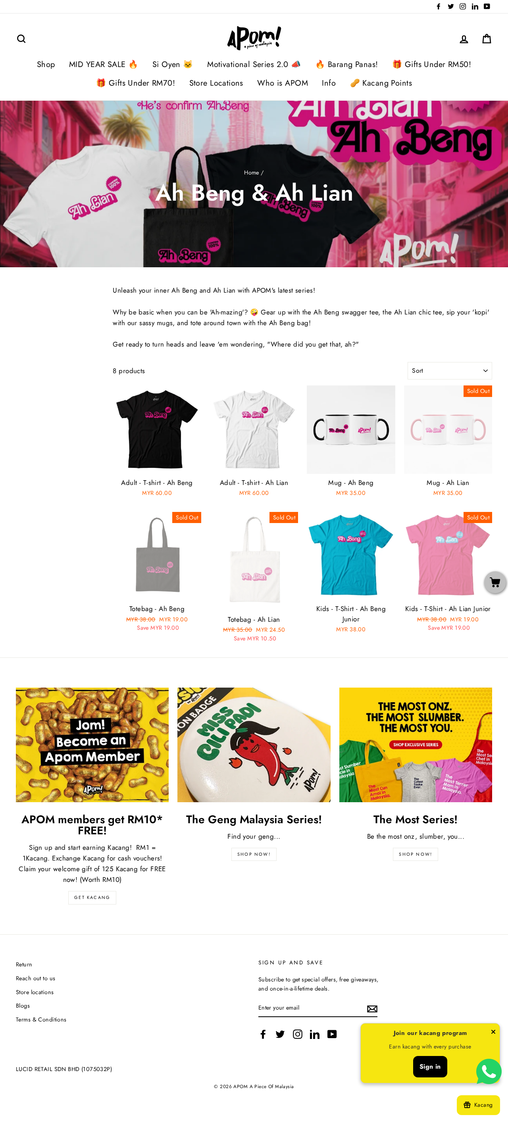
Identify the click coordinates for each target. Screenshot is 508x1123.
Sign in (430, 1066)
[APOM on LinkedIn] (314, 1034)
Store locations (35, 992)
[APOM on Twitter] (280, 1034)
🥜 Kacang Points (381, 83)
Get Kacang (92, 897)
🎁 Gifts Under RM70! (135, 83)
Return (24, 964)
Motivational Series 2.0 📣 (254, 64)
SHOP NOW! (254, 854)
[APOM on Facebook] (263, 1034)
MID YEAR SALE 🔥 (103, 64)
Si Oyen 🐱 (172, 64)
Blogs (23, 1006)
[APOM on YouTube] (332, 1034)
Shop (46, 64)
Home (251, 172)
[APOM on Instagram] (297, 1034)
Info (329, 83)
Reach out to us (35, 978)
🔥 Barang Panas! (346, 64)
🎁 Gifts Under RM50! (431, 64)
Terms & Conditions (41, 1019)
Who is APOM (282, 83)
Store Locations (216, 83)
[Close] (493, 1033)
